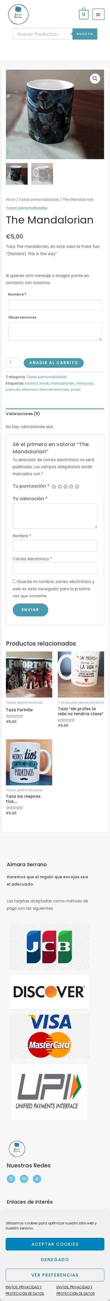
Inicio (11, 199)
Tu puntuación (31, 486)
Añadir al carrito (53, 362)
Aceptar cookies (55, 1244)
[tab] (55, 413)
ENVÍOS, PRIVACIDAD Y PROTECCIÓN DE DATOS (25, 1290)
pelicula (13, 389)
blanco (31, 383)
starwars (30, 389)
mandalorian (62, 383)
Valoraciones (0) (23, 414)
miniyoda (84, 383)
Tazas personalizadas (39, 199)
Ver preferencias (55, 1275)
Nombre (17, 294)
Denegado (55, 1260)
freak (44, 383)
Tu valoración (30, 498)
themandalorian (54, 389)
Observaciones (22, 317)
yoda (75, 389)
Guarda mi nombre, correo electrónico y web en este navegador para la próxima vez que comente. (53, 589)
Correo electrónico (32, 559)
